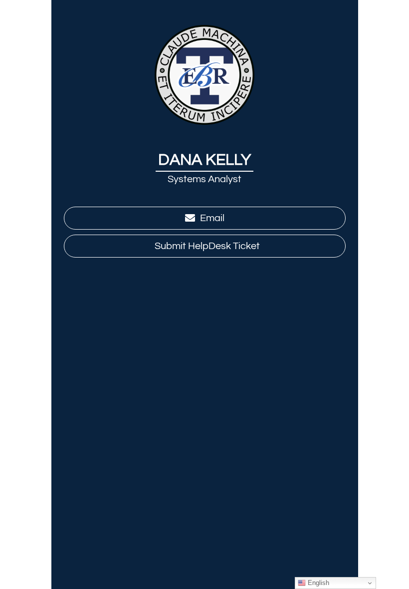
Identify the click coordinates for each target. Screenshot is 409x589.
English (317, 583)
